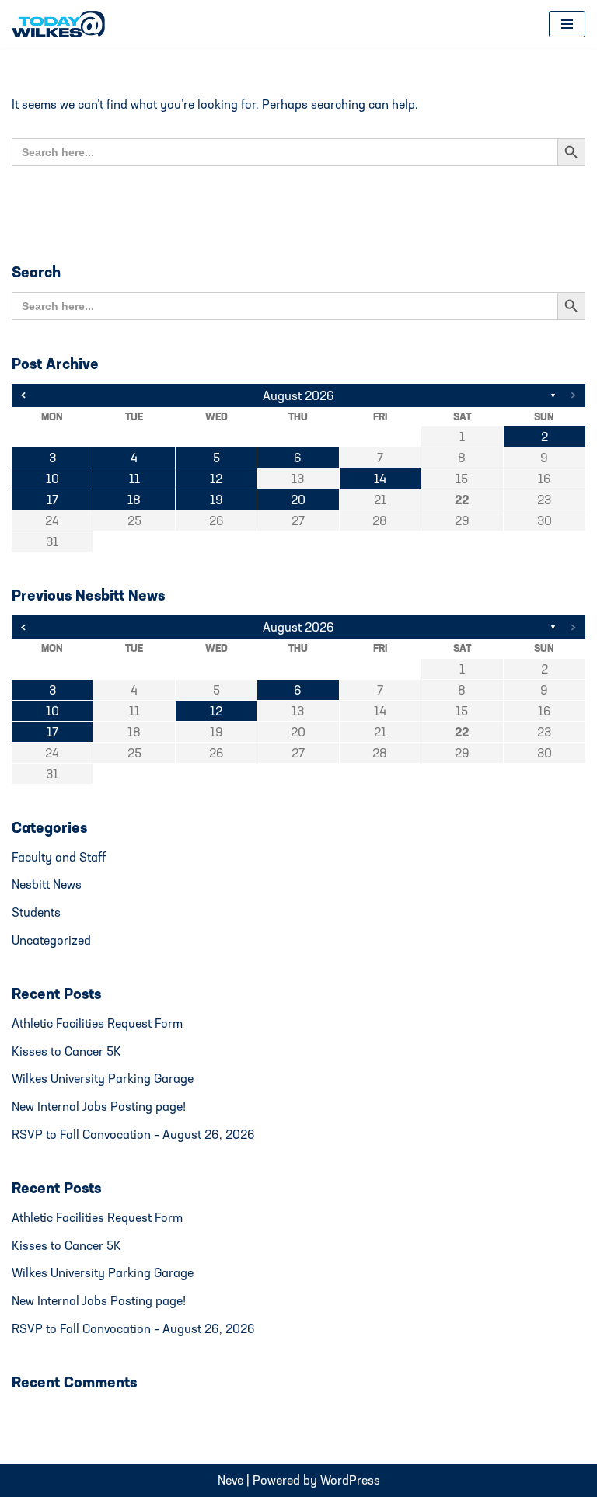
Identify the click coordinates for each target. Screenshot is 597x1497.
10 (52, 478)
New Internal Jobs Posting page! (99, 1106)
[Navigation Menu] (567, 24)
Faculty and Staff (59, 857)
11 (134, 478)
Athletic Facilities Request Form (97, 1023)
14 (380, 478)
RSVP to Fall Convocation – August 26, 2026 (133, 1134)
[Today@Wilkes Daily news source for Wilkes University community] (62, 24)
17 (52, 499)
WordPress (350, 1480)
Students (36, 912)
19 (216, 499)
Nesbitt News (47, 884)
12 (216, 478)
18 (134, 499)
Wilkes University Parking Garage (103, 1078)
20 (298, 499)
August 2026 (298, 395)
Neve (230, 1480)
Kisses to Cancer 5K (66, 1051)
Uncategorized (51, 940)
